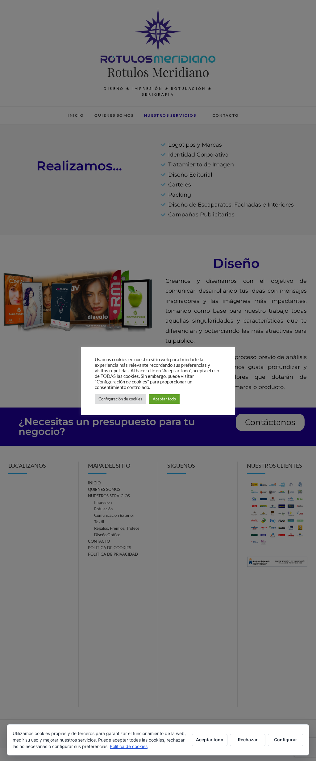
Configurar (285, 739)
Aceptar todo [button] (164, 398)
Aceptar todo (209, 739)
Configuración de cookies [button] (120, 398)
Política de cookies (129, 746)
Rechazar (248, 739)
